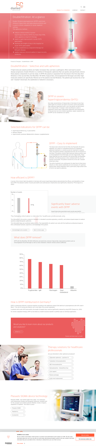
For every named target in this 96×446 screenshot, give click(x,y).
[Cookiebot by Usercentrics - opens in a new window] (8, 443)
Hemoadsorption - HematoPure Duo (58, 368)
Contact (82, 10)
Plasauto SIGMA (16, 408)
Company (75, 10)
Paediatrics (15, 411)
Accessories (15, 415)
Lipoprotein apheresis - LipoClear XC (59, 357)
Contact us (17, 331)
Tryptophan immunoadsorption (57, 361)
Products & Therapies (63, 10)
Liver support (52, 371)
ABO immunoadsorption (55, 364)
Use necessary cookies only (85, 439)
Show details (20, 443)
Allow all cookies (85, 435)
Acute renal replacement (56, 378)
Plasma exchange (54, 375)
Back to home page (39, 230)
